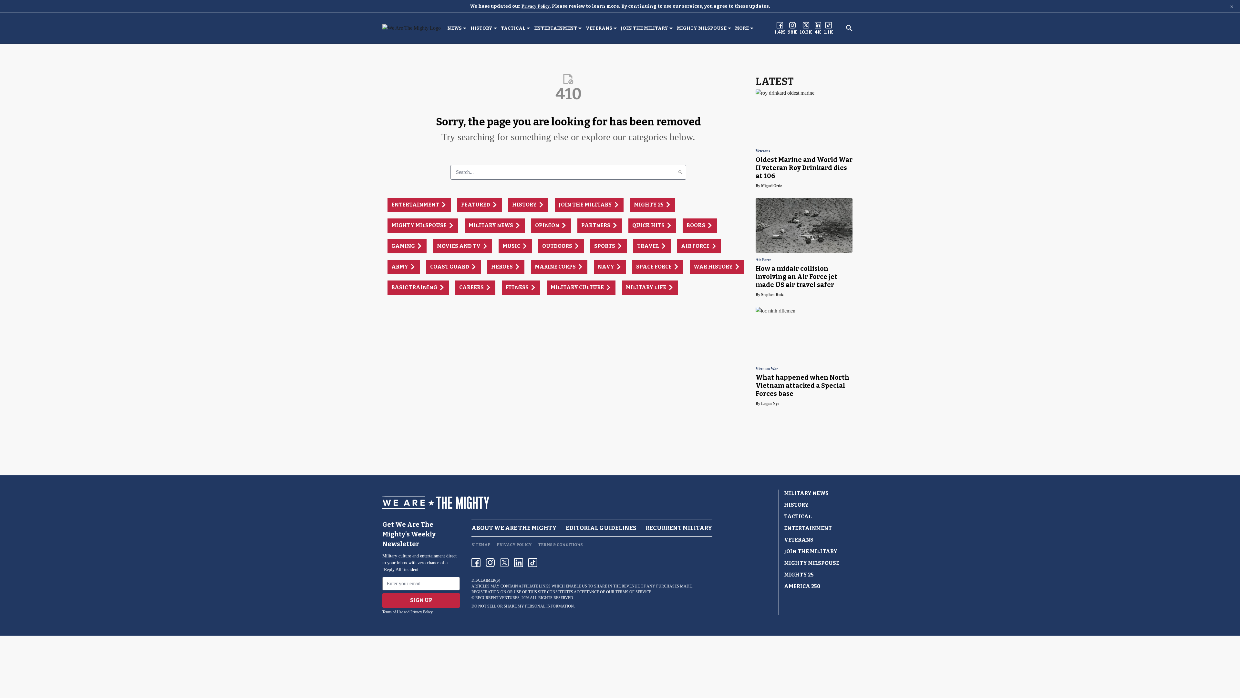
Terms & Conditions (560, 545)
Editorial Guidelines (601, 528)
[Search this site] (849, 28)
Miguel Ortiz (771, 186)
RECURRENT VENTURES (497, 598)
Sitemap (480, 545)
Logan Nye (770, 403)
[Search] (680, 172)
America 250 (802, 586)
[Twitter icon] (504, 562)
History (481, 28)
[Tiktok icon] (532, 562)
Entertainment (555, 28)
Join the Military (644, 28)
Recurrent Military (679, 528)
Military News (806, 493)
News (454, 28)
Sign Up (421, 600)
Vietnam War (767, 369)
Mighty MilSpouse (702, 28)
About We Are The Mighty (514, 528)
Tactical (513, 28)
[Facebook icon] (475, 562)
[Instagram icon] (490, 562)
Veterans (599, 28)
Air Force (763, 260)
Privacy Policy (536, 6)
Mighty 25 (799, 575)
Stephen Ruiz (772, 294)
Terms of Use (392, 612)
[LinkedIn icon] (518, 562)
